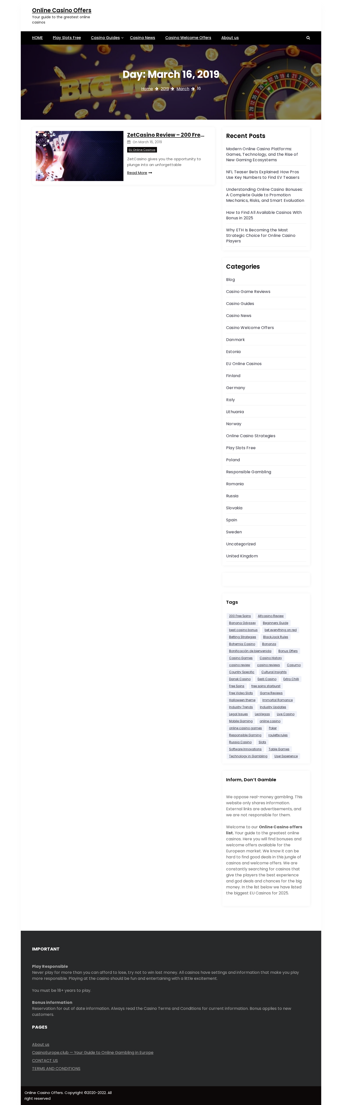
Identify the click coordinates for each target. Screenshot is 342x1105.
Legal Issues (238, 714)
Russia (232, 496)
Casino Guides (105, 37)
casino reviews (268, 665)
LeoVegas (262, 714)
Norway (233, 424)
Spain (231, 520)
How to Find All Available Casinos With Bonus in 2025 (264, 215)
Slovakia (234, 508)
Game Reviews (271, 693)
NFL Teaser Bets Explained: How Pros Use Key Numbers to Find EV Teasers (262, 174)
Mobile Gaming (241, 721)
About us (230, 37)
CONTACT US (45, 1060)
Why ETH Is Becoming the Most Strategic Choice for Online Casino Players (260, 235)
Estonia (233, 352)
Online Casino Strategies (250, 436)
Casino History (271, 658)
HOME (37, 37)
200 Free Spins (240, 616)
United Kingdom (242, 556)
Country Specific (241, 672)
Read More (137, 172)
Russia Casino (240, 742)
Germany (235, 388)
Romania (235, 484)
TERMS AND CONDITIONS (56, 1068)
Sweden (234, 532)
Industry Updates (273, 707)
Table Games (279, 749)
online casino (270, 721)
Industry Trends (241, 707)
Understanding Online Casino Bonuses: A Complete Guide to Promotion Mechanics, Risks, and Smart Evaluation (265, 195)
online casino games (245, 728)
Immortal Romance (277, 700)
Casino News (142, 37)
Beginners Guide (275, 623)
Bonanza (269, 644)
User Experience (286, 756)
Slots (262, 742)
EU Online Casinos (142, 150)
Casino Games (241, 658)
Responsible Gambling (248, 472)
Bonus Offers (288, 651)
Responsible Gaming (245, 735)
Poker (273, 728)
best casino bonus (243, 630)
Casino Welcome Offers (188, 37)
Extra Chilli (291, 679)
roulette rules (278, 735)
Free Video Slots (241, 693)
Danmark (235, 340)
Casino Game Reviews (248, 291)
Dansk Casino (240, 679)
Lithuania (235, 412)
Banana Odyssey (242, 623)
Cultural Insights (274, 672)
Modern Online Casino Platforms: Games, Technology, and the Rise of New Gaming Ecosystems (262, 154)
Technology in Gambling (248, 756)
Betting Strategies (242, 637)
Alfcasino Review (271, 616)
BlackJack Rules (275, 637)
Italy (230, 400)
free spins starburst (265, 686)
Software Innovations (245, 749)
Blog (230, 279)
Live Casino (285, 714)
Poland (233, 460)
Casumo (294, 665)
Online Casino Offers (61, 10)
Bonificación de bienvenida (250, 651)
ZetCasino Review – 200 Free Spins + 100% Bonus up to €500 (167, 134)
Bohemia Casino (242, 644)
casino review (239, 665)
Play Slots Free (67, 37)
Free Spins (236, 686)
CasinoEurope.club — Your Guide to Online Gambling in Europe (92, 1052)
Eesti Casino (267, 679)
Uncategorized (241, 544)
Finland (233, 376)
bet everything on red (281, 630)
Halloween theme (242, 700)
